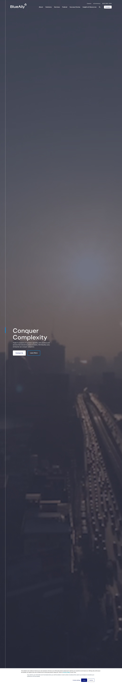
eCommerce (96, 3)
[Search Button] (99, 7)
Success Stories (75, 7)
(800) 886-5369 (107, 3)
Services (57, 7)
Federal (64, 7)
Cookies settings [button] (76, 680)
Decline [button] (91, 680)
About (41, 7)
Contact (107, 7)
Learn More (34, 353)
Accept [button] (84, 680)
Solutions (48, 7)
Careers (89, 3)
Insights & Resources (89, 7)
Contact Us (19, 353)
